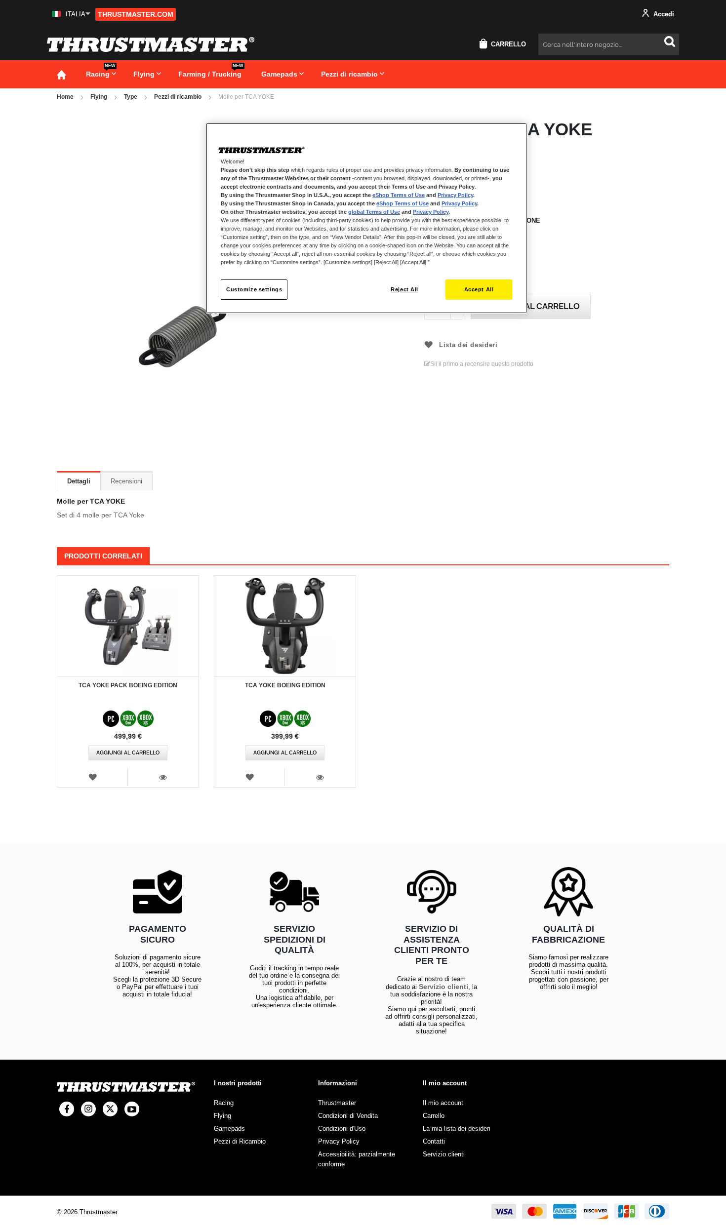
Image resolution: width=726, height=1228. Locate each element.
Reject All (404, 289)
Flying (98, 96)
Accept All (479, 289)
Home (65, 96)
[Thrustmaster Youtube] (131, 1109)
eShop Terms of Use (398, 195)
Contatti (434, 1141)
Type (130, 96)
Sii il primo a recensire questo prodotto (481, 363)
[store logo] (150, 44)
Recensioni (126, 481)
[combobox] (608, 44)
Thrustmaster (337, 1103)
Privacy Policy (455, 195)
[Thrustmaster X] (110, 1109)
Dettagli (78, 481)
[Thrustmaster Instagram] (88, 1109)
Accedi (662, 14)
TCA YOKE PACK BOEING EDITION (128, 685)
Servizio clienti (443, 986)
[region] (366, 218)
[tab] (79, 481)
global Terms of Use (374, 212)
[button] (71, 14)
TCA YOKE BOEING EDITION (285, 685)
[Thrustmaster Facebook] (66, 1109)
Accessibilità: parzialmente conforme (356, 1159)
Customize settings (254, 289)
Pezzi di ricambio (178, 96)
